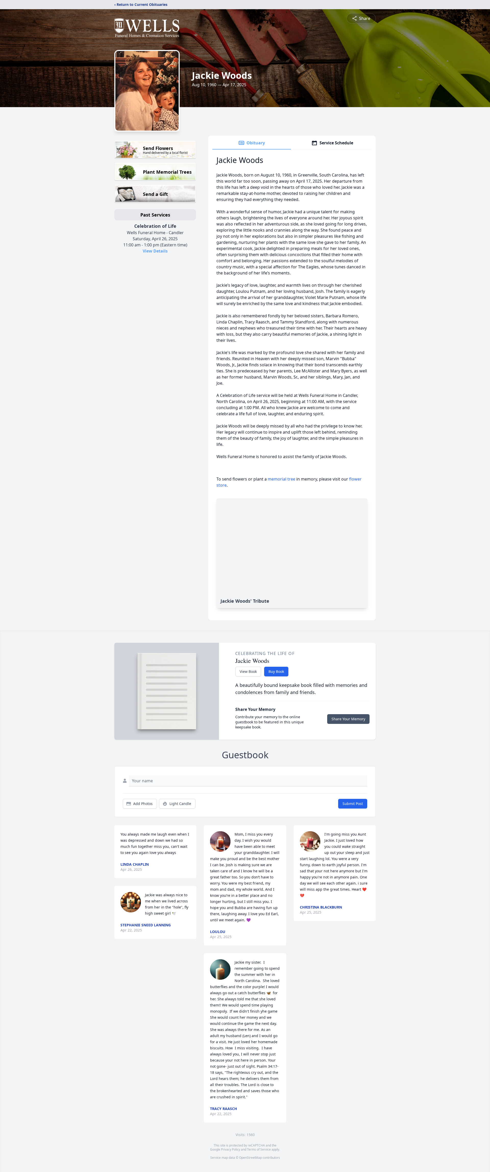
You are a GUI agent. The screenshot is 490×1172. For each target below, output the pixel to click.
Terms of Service (259, 1149)
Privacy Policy (230, 1149)
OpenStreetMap (250, 1157)
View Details (155, 251)
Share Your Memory (348, 718)
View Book (248, 671)
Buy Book (276, 671)
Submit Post (352, 803)
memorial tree (281, 479)
